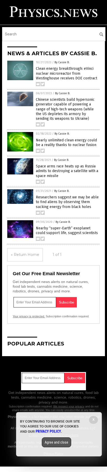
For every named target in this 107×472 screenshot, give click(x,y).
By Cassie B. (62, 62)
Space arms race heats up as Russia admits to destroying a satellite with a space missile (67, 171)
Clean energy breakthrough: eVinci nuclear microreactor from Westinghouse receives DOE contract (66, 73)
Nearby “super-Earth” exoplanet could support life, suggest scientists (67, 230)
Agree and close (56, 442)
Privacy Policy (48, 431)
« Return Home (25, 254)
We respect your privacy (68, 406)
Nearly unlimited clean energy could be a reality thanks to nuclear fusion (66, 142)
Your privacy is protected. (29, 316)
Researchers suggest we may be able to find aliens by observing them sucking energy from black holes (67, 202)
